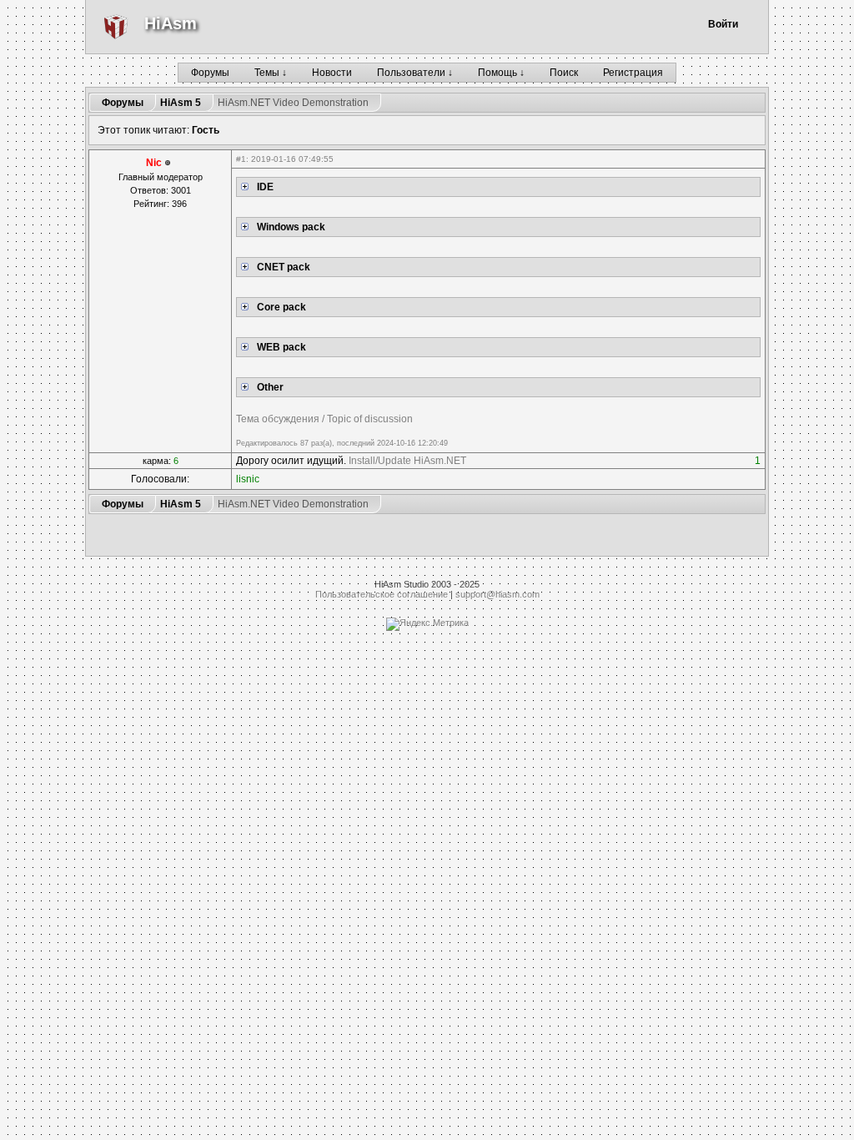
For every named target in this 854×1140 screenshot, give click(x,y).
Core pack (281, 307)
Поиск (564, 72)
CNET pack (283, 267)
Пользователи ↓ (415, 72)
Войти (723, 24)
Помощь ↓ (501, 72)
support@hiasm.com (497, 594)
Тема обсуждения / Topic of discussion (324, 419)
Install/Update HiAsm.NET (407, 461)
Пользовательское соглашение (381, 594)
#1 (241, 159)
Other (270, 387)
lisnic (247, 479)
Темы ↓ (270, 72)
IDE (265, 187)
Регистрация (633, 72)
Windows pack (291, 227)
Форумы (210, 72)
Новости (332, 72)
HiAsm (170, 23)
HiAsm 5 (180, 102)
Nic (154, 163)
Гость (205, 130)
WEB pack (281, 347)
